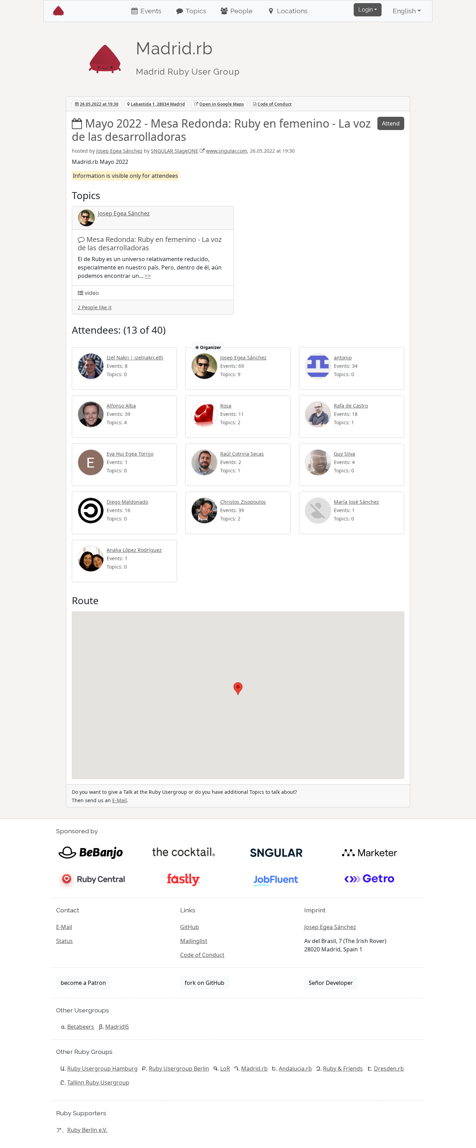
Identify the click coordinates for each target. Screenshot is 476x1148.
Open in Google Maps (221, 104)
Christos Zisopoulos (243, 502)
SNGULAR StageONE (174, 150)
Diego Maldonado (127, 502)
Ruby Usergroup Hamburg (102, 1068)
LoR (225, 1068)
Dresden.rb (389, 1068)
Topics (195, 11)
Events (150, 11)
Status (64, 941)
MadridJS (117, 1027)
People (241, 11)
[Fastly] (183, 879)
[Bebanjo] (90, 852)
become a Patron (83, 983)
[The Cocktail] (183, 852)
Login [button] (365, 9)
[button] (238, 688)
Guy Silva (344, 453)
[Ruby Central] (90, 879)
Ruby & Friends (343, 1068)
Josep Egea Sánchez (119, 150)
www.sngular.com (226, 150)
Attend (391, 123)
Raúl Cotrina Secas (242, 453)
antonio (343, 357)
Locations (291, 11)
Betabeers (80, 1027)
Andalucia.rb (295, 1068)
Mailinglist (193, 941)
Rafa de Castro (351, 405)
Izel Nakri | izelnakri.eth (135, 357)
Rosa (225, 405)
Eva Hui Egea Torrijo (130, 453)
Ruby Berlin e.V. (87, 1130)
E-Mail (119, 800)
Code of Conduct (275, 104)
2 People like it (95, 307)
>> (148, 276)
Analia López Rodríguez (134, 550)
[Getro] (369, 879)
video (92, 293)
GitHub (189, 927)
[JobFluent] (276, 879)
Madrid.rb (254, 1068)
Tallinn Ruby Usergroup (98, 1082)
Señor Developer (331, 983)
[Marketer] (369, 852)
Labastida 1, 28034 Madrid (158, 104)
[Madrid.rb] (104, 55)
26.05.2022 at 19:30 (99, 104)
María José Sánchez (356, 502)
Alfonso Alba (121, 405)
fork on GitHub (204, 983)
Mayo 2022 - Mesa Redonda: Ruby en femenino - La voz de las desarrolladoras (221, 130)
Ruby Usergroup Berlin (179, 1068)
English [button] (404, 11)
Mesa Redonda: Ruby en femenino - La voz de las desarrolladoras (150, 243)
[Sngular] (276, 852)
